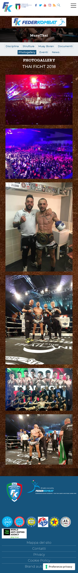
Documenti (65, 46)
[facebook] (36, 6)
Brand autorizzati (39, 566)
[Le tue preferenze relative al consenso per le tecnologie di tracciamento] (59, 566)
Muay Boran (46, 46)
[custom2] (59, 6)
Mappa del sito (39, 543)
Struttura (28, 46)
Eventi (43, 52)
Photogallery (27, 52)
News (55, 52)
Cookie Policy (39, 561)
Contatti (39, 549)
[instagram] (49, 6)
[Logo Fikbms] (39, 27)
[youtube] (45, 6)
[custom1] (54, 6)
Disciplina (12, 46)
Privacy (39, 555)
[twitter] (40, 6)
